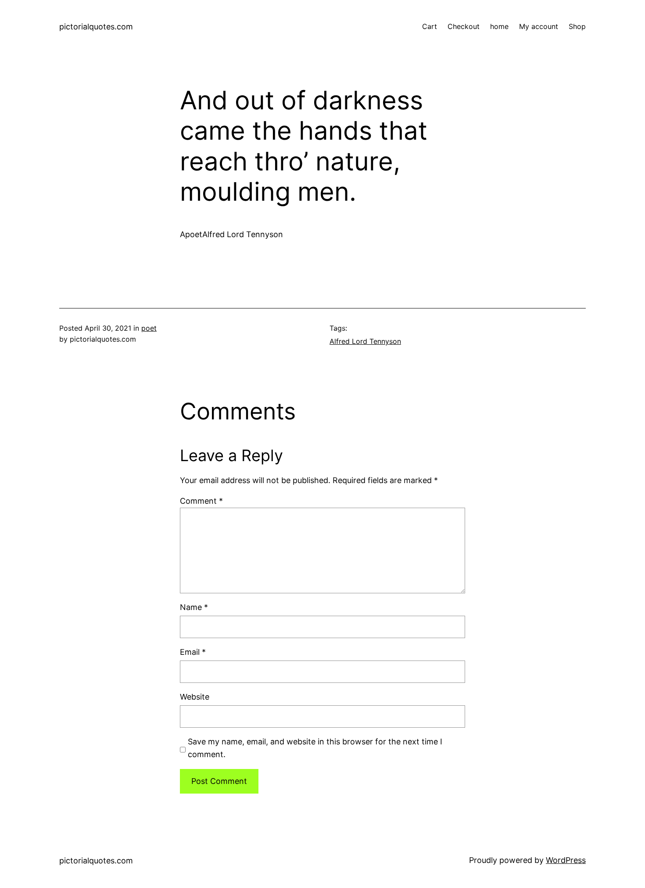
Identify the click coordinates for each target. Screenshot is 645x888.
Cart (429, 26)
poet (149, 328)
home (499, 26)
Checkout (464, 26)
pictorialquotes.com (96, 26)
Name (194, 607)
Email (193, 652)
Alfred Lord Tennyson (365, 341)
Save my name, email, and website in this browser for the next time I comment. (315, 748)
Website (194, 696)
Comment (201, 500)
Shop (577, 26)
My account (538, 26)
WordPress (566, 860)
